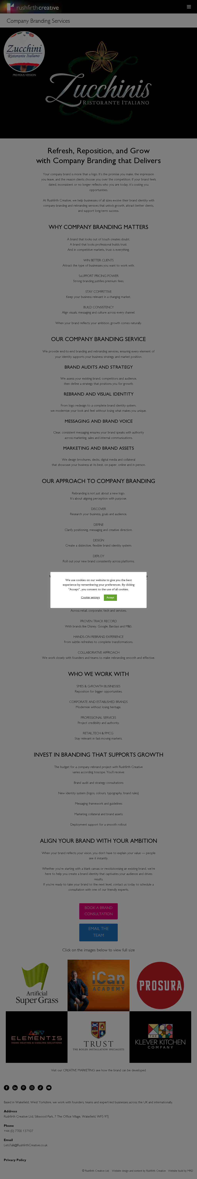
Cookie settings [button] (90, 597)
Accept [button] (110, 597)
